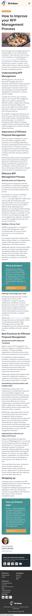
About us (18, 575)
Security (4, 585)
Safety (3, 577)
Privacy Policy (16, 608)
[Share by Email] (21, 563)
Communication (6, 590)
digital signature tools (17, 318)
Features (5, 581)
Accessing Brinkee (7, 583)
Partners (18, 577)
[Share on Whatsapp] (17, 563)
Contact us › (11, 288)
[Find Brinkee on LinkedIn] (3, 599)
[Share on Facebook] (13, 563)
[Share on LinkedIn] (5, 563)
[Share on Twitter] (9, 563)
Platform (5, 573)
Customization (6, 592)
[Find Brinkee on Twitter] (11, 599)
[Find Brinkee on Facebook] (7, 599)
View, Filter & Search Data (7, 587)
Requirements (6, 575)
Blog (17, 579)
